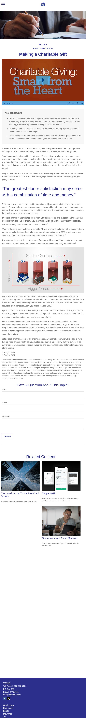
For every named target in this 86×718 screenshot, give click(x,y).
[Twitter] (8, 698)
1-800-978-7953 (19, 686)
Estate (6, 711)
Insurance (7, 714)
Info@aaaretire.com (12, 695)
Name (4, 389)
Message (6, 416)
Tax (4, 717)
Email (4, 403)
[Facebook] (4, 698)
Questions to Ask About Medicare (60, 538)
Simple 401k (48, 493)
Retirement (8, 708)
